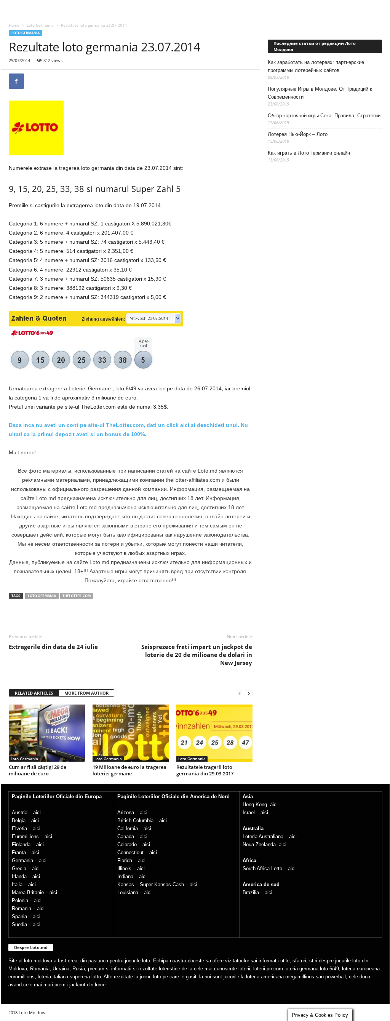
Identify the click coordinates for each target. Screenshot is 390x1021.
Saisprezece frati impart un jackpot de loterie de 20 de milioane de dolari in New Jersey (196, 654)
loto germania (42, 595)
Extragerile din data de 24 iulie (53, 646)
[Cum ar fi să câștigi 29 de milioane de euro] (47, 733)
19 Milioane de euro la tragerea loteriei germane (129, 770)
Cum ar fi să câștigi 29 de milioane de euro (37, 770)
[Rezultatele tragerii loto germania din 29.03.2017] (214, 733)
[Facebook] (16, 81)
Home (14, 25)
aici (37, 812)
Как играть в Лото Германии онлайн (309, 153)
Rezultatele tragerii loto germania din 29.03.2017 (204, 770)
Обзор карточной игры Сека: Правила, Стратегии (324, 115)
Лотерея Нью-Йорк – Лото (298, 134)
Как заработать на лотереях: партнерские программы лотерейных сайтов (316, 66)
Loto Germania (40, 25)
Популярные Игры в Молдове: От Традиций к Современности (320, 93)
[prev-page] (239, 693)
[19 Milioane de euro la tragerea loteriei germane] (131, 733)
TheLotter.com (76, 595)
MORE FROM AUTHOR (86, 693)
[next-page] (249, 693)
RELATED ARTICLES (34, 693)
